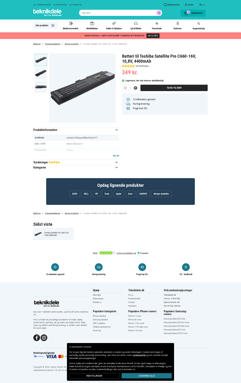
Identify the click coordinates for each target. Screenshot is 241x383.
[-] (125, 88)
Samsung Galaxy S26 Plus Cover (176, 322)
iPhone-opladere (99, 316)
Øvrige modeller (71, 44)
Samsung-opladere (100, 320)
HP (96, 193)
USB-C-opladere (99, 323)
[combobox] (120, 13)
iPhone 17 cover (134, 316)
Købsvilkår (97, 295)
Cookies (131, 302)
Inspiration (132, 306)
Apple (118, 193)
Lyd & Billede (135, 28)
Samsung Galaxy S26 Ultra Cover (176, 326)
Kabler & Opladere (114, 28)
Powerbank (157, 28)
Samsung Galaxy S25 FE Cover (176, 333)
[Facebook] (36, 337)
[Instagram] (44, 337)
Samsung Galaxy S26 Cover (174, 319)
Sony (107, 193)
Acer (130, 193)
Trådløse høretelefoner (102, 327)
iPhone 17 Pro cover (136, 323)
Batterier (178, 28)
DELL (86, 193)
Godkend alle (147, 375)
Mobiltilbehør (92, 28)
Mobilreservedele (70, 28)
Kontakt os (97, 302)
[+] (135, 88)
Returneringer (98, 298)
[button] (76, 129)
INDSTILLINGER (94, 375)
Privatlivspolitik (134, 298)
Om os (130, 295)
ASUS (74, 193)
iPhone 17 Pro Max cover (138, 327)
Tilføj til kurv (174, 87)
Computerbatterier (53, 44)
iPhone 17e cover (135, 330)
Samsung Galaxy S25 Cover (174, 330)
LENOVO (143, 193)
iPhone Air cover (134, 320)
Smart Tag (97, 330)
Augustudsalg (199, 28)
